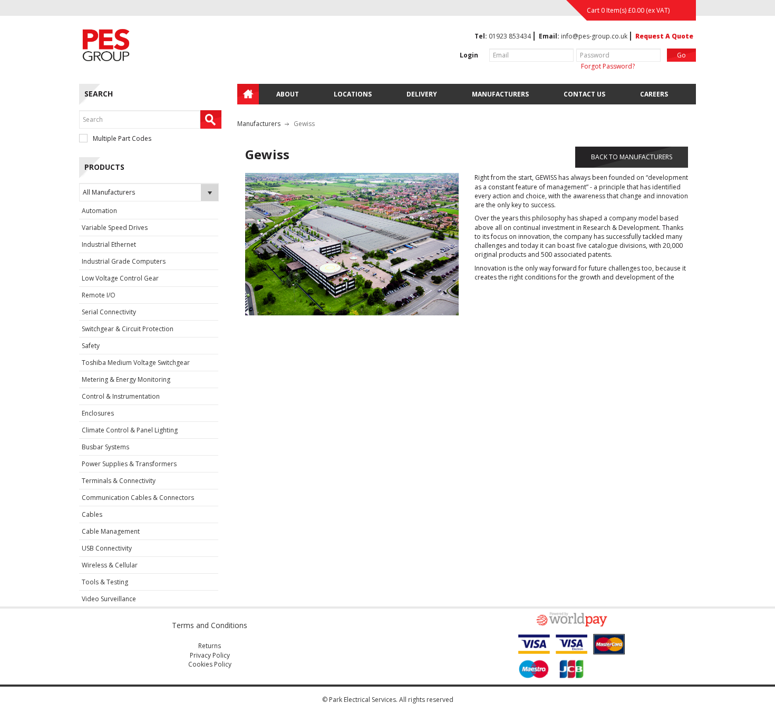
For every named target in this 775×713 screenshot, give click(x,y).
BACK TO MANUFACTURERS (631, 156)
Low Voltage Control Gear (120, 278)
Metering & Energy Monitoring (126, 379)
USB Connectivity (107, 548)
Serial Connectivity (109, 311)
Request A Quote (664, 36)
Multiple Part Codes (122, 138)
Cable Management (111, 531)
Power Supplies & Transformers (129, 463)
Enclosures (98, 413)
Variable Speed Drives (115, 227)
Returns (209, 645)
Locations (353, 94)
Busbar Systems (105, 446)
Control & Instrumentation (121, 396)
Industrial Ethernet (109, 244)
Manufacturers (500, 94)
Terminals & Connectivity (119, 480)
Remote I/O (98, 295)
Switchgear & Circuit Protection (127, 328)
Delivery (421, 94)
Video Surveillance (109, 598)
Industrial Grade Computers (124, 261)
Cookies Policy (209, 664)
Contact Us (584, 94)
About (287, 94)
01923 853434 (510, 36)
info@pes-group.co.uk (594, 36)
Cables (92, 514)
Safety (91, 345)
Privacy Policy (210, 655)
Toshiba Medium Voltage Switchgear (136, 362)
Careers (654, 94)
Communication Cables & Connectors (138, 497)
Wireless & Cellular (110, 565)
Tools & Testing (105, 581)
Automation (99, 210)
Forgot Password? (608, 66)
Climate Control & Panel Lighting (130, 430)
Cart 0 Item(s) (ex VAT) (628, 10)
